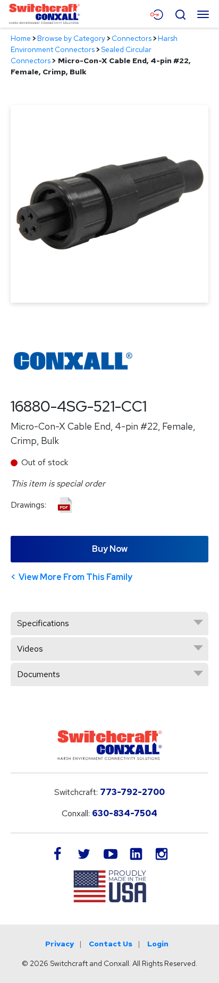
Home (21, 38)
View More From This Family (75, 577)
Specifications (43, 623)
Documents (38, 674)
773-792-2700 (132, 792)
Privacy (59, 943)
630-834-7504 (124, 813)
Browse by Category (71, 38)
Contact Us (110, 943)
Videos (30, 648)
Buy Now (110, 548)
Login (158, 943)
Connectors (131, 38)
